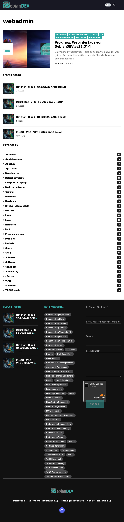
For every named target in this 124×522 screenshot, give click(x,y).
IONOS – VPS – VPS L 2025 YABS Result (39, 132)
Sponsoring (95, 37)
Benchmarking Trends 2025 (58, 332)
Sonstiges (62, 266)
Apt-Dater (62, 168)
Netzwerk (62, 224)
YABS (70, 454)
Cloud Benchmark (54, 349)
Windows (62, 285)
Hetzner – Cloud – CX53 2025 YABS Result (41, 86)
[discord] (62, 510)
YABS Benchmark (53, 459)
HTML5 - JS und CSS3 (79, 34)
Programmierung (64, 37)
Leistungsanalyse (54, 389)
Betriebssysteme (62, 178)
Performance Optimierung (57, 428)
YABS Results (62, 290)
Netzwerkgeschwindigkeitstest (60, 415)
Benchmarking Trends (56, 328)
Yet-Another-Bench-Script (58, 476)
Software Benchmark (55, 446)
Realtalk (62, 243)
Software (81, 37)
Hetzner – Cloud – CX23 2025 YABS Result (41, 116)
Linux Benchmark (53, 398)
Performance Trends (55, 437)
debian (49, 354)
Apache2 (62, 164)
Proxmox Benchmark (55, 441)
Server (62, 248)
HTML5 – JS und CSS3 (62, 206)
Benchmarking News (55, 319)
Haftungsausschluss (72, 501)
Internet (62, 210)
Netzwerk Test (52, 419)
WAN (62, 280)
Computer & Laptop (62, 182)
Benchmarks (62, 173)
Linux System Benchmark (57, 402)
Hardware (62, 196)
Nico (60, 64)
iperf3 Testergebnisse (56, 384)
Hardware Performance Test (58, 371)
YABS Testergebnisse (56, 472)
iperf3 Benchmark (64, 380)
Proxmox (62, 238)
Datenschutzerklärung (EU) (43, 501)
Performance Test (54, 433)
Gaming (62, 192)
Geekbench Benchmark (56, 367)
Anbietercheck (62, 159)
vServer (62, 276)
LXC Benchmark (53, 411)
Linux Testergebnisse (55, 406)
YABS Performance (54, 468)
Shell (62, 252)
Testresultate (68, 450)
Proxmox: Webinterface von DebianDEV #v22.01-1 (79, 44)
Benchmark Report (54, 345)
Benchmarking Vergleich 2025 (59, 341)
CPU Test (71, 349)
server (72, 441)
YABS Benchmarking (55, 463)
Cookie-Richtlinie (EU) (99, 501)
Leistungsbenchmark (55, 393)
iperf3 (48, 380)
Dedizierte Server (62, 187)
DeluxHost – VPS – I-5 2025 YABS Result (39, 101)
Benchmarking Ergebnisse (57, 314)
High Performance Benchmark (59, 376)
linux (71, 393)
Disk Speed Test (64, 354)
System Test (51, 450)
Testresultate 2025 (54, 454)
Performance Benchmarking (58, 424)
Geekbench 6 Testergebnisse (59, 363)
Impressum (19, 501)
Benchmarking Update (56, 336)
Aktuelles (61, 34)
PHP (101, 34)
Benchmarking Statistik (56, 323)
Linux (94, 34)
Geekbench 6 (52, 358)
